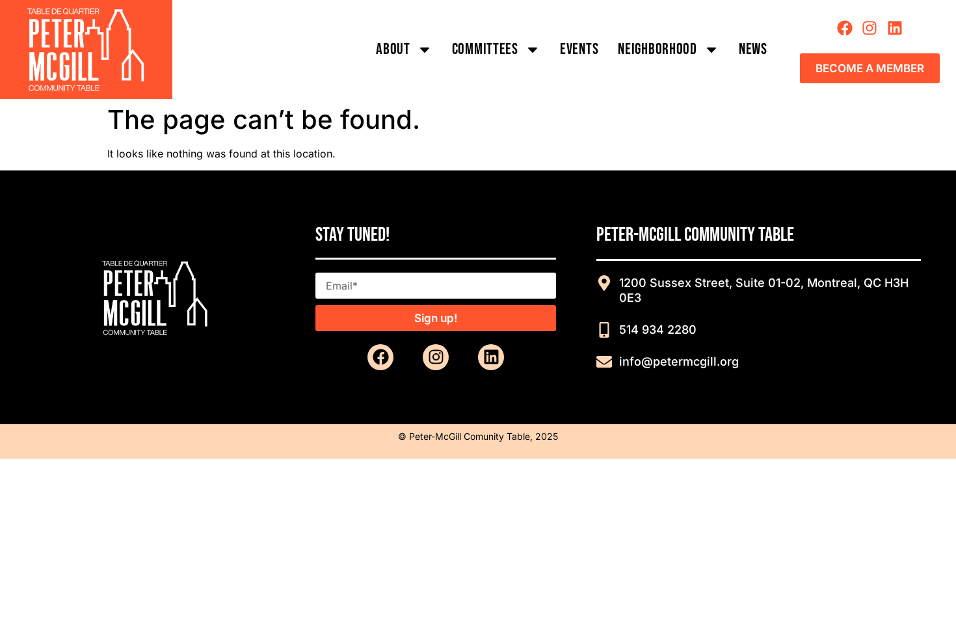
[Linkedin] (895, 28)
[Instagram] (869, 28)
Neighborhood (657, 49)
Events (579, 49)
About (393, 49)
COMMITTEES (485, 49)
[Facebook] (844, 28)
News (753, 49)
